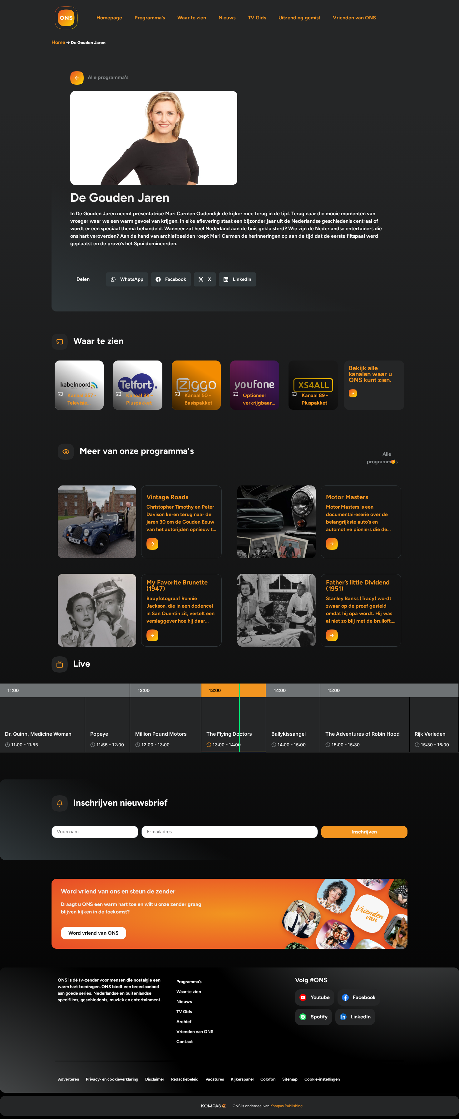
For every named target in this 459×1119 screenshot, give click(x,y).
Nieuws (227, 18)
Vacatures (214, 1079)
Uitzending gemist (299, 18)
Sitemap (290, 1079)
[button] (127, 279)
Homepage (109, 18)
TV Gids (257, 18)
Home (58, 42)
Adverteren (68, 1079)
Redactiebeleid (185, 1079)
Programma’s (150, 18)
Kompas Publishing (286, 1106)
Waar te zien (191, 18)
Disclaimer (154, 1079)
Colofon (267, 1079)
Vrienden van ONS (354, 18)
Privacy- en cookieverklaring (112, 1079)
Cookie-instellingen (322, 1079)
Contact (184, 1041)
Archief (184, 1021)
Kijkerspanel (242, 1079)
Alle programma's (108, 77)
